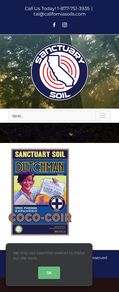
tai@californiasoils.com (60, 14)
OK (49, 272)
